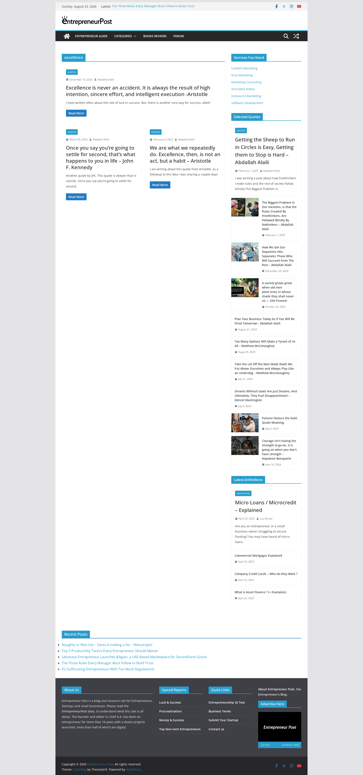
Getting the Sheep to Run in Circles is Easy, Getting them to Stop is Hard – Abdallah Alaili (265, 151)
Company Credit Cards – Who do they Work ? (266, 574)
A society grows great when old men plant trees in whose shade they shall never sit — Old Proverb (278, 292)
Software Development (247, 103)
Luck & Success (170, 702)
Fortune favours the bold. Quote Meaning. (280, 420)
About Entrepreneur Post (276, 689)
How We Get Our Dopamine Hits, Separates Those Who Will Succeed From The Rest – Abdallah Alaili (278, 256)
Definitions (243, 493)
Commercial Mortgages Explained (258, 556)
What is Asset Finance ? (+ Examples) (260, 592)
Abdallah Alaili (105, 79)
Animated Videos (243, 89)
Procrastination (170, 711)
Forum (178, 36)
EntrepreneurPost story (78, 711)
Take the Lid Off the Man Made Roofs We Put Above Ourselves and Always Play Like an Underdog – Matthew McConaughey (264, 368)
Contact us (216, 729)
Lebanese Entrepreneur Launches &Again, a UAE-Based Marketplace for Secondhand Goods (134, 657)
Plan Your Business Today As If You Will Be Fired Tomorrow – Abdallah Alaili (265, 321)
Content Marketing (244, 68)
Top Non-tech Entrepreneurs (180, 729)
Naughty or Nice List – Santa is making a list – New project (107, 644)
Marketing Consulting (246, 82)
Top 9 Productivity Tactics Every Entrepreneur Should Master (110, 650)
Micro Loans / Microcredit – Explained (265, 506)
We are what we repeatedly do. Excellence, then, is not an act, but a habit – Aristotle (185, 154)
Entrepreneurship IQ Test (227, 702)
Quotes (72, 72)
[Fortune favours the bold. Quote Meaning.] (245, 423)
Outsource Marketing (246, 96)
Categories (123, 36)
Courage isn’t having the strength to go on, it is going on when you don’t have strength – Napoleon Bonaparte (279, 449)
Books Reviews (155, 36)
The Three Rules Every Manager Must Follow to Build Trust (153, 6)
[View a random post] (296, 36)
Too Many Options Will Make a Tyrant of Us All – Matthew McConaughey (265, 343)
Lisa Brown (266, 518)
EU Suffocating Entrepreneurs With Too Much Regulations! (108, 669)
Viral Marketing (242, 75)
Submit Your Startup (223, 720)
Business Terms (220, 711)
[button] (134, 36)
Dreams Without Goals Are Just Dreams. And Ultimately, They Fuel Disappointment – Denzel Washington (266, 395)
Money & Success (171, 720)
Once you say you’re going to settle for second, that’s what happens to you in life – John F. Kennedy (100, 157)
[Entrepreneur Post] (67, 36)
